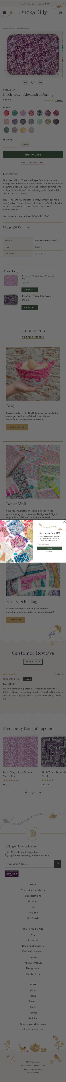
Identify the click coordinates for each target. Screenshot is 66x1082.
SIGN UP (49, 548)
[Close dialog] (64, 521)
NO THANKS (49, 551)
